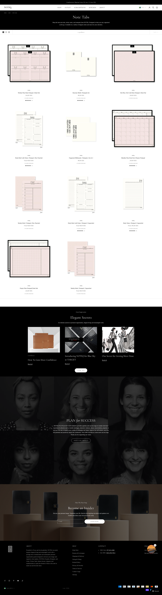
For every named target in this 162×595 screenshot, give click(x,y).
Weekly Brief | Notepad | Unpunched (81, 288)
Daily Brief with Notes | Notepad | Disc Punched (28, 158)
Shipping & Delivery (78, 556)
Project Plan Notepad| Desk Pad (29, 288)
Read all (30, 364)
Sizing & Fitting (76, 559)
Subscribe (95, 521)
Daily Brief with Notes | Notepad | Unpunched (81, 223)
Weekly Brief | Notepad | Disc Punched (29, 223)
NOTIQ (29, 90)
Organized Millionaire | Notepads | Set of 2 (81, 158)
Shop (9, 12)
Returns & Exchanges (78, 553)
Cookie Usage (76, 571)
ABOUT (102, 7)
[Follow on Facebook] (5, 581)
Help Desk (75, 550)
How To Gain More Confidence (42, 360)
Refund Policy (76, 562)
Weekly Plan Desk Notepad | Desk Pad (29, 93)
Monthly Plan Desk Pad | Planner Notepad (133, 158)
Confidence (31, 355)
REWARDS (92, 7)
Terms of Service (77, 568)
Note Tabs (14, 12)
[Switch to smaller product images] (6, 32)
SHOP (59, 7)
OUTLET (68, 7)
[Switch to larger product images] (3, 32)
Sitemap (74, 574)
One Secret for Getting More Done (118, 356)
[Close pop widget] (155, 545)
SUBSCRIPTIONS (80, 7)
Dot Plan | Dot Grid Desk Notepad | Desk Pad (133, 93)
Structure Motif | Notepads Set (81, 93)
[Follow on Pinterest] (14, 581)
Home (5, 12)
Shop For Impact (81, 440)
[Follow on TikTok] (22, 581)
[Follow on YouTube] (18, 581)
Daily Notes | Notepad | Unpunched (133, 223)
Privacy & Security (77, 565)
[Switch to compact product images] (9, 32)
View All (81, 370)
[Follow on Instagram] (9, 581)
